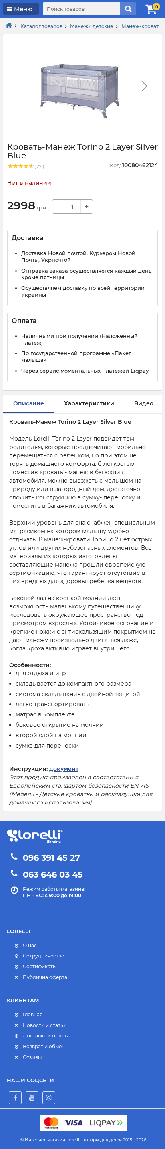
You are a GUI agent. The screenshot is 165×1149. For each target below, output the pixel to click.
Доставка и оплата (46, 1036)
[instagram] (48, 1097)
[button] (144, 86)
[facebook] (15, 1097)
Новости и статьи (44, 1025)
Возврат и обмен (44, 1046)
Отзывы (32, 1057)
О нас (30, 945)
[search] (128, 8)
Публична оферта (45, 977)
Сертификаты (39, 966)
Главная (32, 1014)
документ (63, 768)
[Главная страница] (9, 26)
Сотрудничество (43, 956)
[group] (79, 88)
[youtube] (32, 1097)
